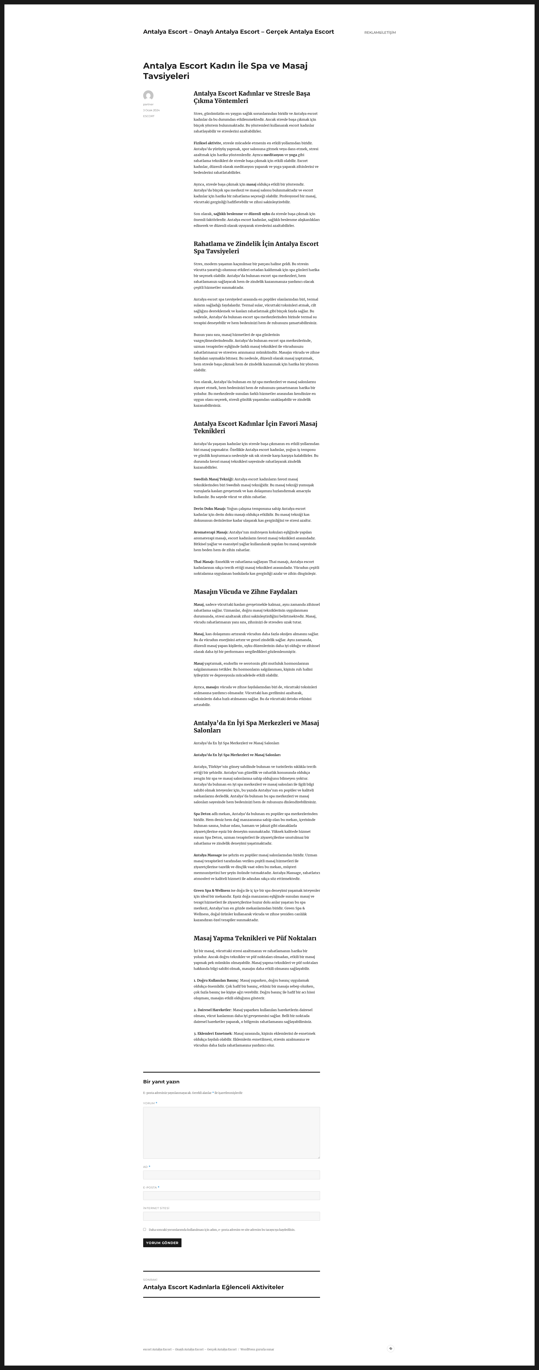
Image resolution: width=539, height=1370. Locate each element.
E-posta (151, 1187)
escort (147, 1349)
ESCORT (148, 116)
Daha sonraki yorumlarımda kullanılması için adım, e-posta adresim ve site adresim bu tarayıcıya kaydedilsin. (222, 1230)
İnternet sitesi (156, 1208)
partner (148, 104)
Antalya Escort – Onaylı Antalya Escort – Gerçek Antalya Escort (238, 31)
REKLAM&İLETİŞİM (380, 33)
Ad (147, 1167)
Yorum (150, 1103)
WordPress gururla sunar (257, 1349)
